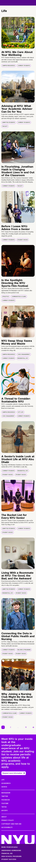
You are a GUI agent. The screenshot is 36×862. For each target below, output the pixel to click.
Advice (4, 787)
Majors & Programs (24, 650)
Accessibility (7, 827)
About (4, 817)
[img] (18, 33)
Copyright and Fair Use (11, 824)
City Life (20, 412)
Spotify (4, 811)
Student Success (8, 859)
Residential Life (22, 358)
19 (26, 727)
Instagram (5, 793)
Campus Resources (8, 65)
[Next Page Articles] (33, 727)
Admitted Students (8, 122)
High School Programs (11, 856)
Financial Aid (7, 853)
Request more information (12, 773)
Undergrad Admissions (11, 850)
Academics (6, 783)
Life (2, 780)
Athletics (5, 296)
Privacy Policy (7, 820)
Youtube (4, 803)
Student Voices (22, 240)
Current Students (24, 65)
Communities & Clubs (19, 296)
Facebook (5, 800)
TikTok (4, 807)
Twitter (4, 796)
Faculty (4, 126)
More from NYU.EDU (9, 847)
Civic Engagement (24, 354)
